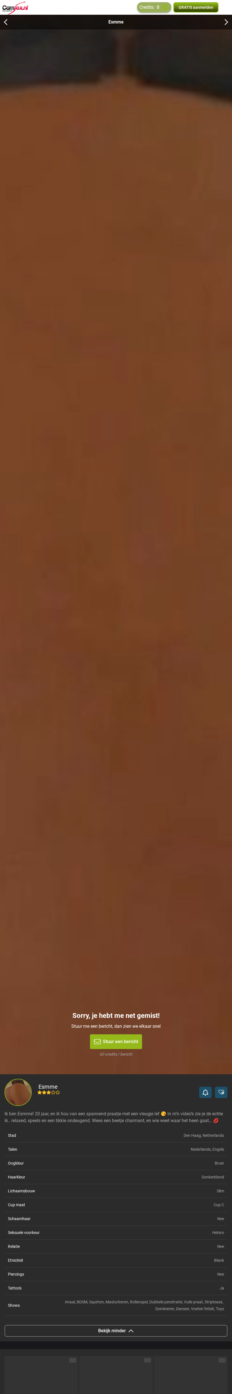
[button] (205, 1092)
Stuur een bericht (120, 1041)
